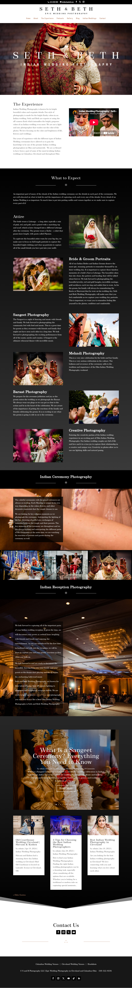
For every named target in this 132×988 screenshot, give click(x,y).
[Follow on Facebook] (58, 932)
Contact (103, 18)
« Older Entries (19, 895)
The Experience (47, 18)
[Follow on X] (69, 932)
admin (42, 769)
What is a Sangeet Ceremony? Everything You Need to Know (66, 756)
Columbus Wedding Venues (47, 964)
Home (28, 18)
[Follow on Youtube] (74, 932)
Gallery (70, 18)
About (36, 18)
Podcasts (60, 18)
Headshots (92, 964)
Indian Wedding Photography (72, 769)
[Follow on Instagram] (63, 932)
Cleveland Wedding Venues (73, 964)
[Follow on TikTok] (74, 978)
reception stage (40, 695)
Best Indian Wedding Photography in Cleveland (102, 842)
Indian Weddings (90, 18)
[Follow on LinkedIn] (79, 978)
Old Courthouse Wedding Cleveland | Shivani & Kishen (28, 842)
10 (75, 804)
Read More (66, 788)
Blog (78, 18)
